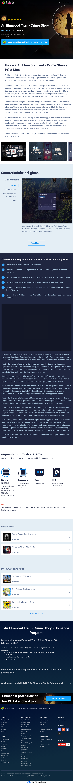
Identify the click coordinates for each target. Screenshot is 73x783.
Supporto (61, 717)
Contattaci (43, 727)
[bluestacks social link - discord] (59, 729)
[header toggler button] (70, 3)
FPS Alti (23, 756)
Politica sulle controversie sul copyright (20, 776)
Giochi (3, 737)
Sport (2, 757)
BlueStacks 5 (4, 722)
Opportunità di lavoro (46, 729)
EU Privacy (34, 776)
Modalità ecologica (26, 736)
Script (23, 754)
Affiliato (42, 724)
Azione (3, 741)
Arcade (3, 746)
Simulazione (4, 755)
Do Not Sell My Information (44, 776)
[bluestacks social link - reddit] (63, 729)
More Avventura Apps (12, 568)
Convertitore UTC (26, 765)
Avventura (6, 31)
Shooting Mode (25, 722)
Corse (2, 751)
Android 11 (4, 731)
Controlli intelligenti (26, 743)
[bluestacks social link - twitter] (59, 733)
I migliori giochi (5, 739)
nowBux (3, 729)
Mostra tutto (36, 613)
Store (2, 724)
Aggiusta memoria (26, 752)
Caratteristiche (26, 717)
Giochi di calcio (5, 762)
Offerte (3, 727)
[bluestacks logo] (8, 3)
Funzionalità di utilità (27, 763)
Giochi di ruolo (5, 753)
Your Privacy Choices (39, 782)
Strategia (3, 760)
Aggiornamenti (62, 720)
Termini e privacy (5, 776)
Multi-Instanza (25, 727)
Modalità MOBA (25, 724)
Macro (23, 733)
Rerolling (23, 745)
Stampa (42, 731)
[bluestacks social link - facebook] (67, 729)
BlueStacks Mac (5, 720)
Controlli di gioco (26, 720)
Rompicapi (4, 748)
